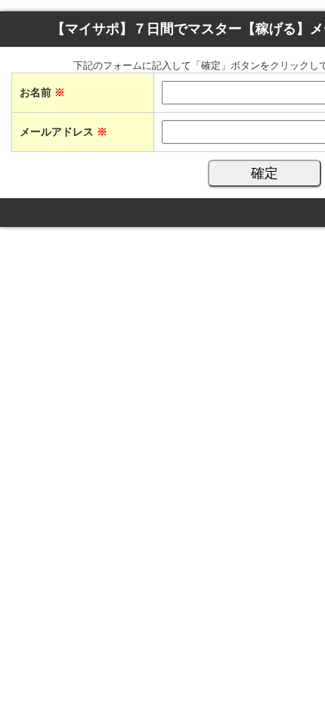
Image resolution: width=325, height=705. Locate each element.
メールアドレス (63, 132)
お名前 (42, 92)
